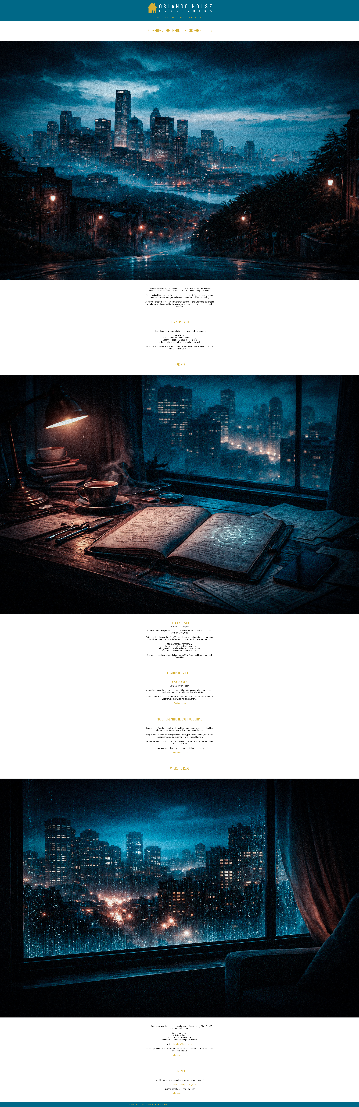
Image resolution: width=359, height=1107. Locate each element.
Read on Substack (181, 703)
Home (159, 17)
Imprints (182, 17)
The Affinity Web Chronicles (182, 1044)
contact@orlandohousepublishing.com (181, 1084)
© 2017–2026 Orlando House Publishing (141, 1104)
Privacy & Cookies (161, 1104)
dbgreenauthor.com (180, 752)
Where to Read (195, 17)
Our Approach (170, 17)
